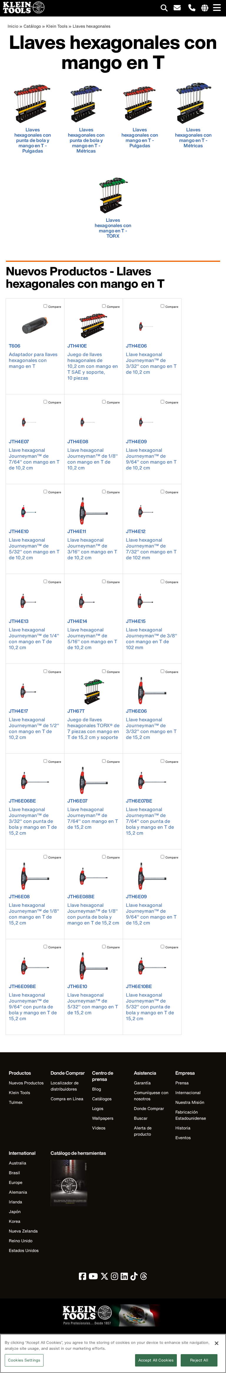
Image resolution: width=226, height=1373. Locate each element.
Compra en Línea (67, 1099)
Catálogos (102, 1099)
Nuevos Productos (26, 1083)
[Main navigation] (215, 8)
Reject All (199, 1360)
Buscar (140, 1118)
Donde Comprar (149, 1108)
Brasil (14, 1172)
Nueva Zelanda (23, 1231)
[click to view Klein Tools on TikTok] (134, 1278)
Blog (96, 1089)
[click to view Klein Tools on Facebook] (82, 1278)
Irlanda (15, 1202)
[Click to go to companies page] (204, 8)
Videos (98, 1128)
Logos (97, 1108)
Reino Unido (20, 1241)
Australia (17, 1163)
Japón (15, 1211)
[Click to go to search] (164, 9)
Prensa (182, 1083)
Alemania (18, 1192)
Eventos (183, 1137)
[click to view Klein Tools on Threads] (143, 1278)
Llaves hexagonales (91, 26)
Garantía (142, 1083)
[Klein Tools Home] (22, 12)
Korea (14, 1221)
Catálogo (32, 26)
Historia (182, 1128)
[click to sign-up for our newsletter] (177, 8)
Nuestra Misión (189, 1102)
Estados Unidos (24, 1250)
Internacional (188, 1092)
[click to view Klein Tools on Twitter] (104, 1278)
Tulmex (16, 1102)
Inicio (13, 26)
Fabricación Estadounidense (190, 1115)
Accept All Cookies (156, 1360)
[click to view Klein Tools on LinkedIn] (124, 1278)
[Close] (216, 1343)
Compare (54, 307)
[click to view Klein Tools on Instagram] (114, 1278)
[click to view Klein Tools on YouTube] (93, 1278)
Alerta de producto (143, 1131)
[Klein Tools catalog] (78, 1184)
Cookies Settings (24, 1360)
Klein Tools (56, 26)
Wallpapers (102, 1118)
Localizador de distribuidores (65, 1086)
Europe (15, 1182)
